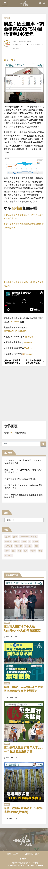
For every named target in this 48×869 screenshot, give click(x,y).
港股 (13, 551)
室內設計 (28, 546)
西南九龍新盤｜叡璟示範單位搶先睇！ (21, 479)
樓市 (7, 551)
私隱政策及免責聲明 (32, 854)
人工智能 (8, 546)
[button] (44, 3)
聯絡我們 (23, 859)
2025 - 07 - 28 (11, 637)
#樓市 (16, 541)
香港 (40, 551)
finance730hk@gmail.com (15, 331)
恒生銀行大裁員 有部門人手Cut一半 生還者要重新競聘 (23, 749)
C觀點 (35, 541)
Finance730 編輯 (24, 41)
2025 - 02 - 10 (11, 818)
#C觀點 (34, 537)
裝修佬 (33, 551)
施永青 (7, 537)
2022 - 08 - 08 (11, 697)
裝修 (26, 551)
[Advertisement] (24, 256)
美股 (17, 48)
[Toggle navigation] (4, 3)
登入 (12, 433)
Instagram (28, 354)
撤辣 (15, 537)
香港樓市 (8, 555)
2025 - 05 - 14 (11, 758)
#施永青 (8, 541)
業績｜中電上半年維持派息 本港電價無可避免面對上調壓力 (23, 689)
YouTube (28, 348)
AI (29, 541)
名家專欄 (6, 804)
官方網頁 (28, 337)
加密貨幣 (18, 546)
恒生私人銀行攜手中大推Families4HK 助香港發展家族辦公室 (23, 628)
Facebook (28, 342)
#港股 (24, 541)
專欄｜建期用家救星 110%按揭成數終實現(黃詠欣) (23, 810)
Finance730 (15, 322)
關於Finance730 (12, 854)
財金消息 (6, 18)
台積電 (37, 45)
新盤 (36, 546)
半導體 (31, 45)
